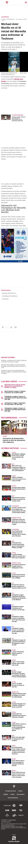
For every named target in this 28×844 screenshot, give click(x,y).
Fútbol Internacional (8, 19)
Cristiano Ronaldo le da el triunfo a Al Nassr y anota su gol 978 (19, 705)
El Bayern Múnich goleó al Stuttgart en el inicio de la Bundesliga (19, 695)
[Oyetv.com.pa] (20, 805)
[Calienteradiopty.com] (7, 815)
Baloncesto (20, 794)
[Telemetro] (14, 805)
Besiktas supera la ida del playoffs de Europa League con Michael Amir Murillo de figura (13, 372)
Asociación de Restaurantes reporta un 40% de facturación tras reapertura (14, 440)
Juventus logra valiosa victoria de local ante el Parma (18, 489)
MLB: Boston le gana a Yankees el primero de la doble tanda (15, 391)
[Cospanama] (7, 810)
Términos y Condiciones (8, 820)
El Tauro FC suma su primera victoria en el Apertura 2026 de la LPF (19, 586)
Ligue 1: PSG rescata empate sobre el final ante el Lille (18, 663)
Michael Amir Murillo (9, 293)
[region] (14, 11)
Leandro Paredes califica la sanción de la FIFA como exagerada (19, 556)
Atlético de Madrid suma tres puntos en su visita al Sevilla (19, 479)
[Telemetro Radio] (14, 815)
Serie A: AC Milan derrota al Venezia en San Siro (18, 685)
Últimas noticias (10, 791)
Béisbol (6, 794)
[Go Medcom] (7, 805)
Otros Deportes (13, 797)
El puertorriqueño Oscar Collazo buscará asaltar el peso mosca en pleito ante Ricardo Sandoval (18, 750)
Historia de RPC (6, 822)
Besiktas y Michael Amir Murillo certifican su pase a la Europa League (13, 361)
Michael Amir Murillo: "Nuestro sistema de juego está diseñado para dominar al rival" (13, 366)
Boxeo (13, 794)
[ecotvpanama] (14, 810)
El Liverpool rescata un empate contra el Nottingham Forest (19, 566)
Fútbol (20, 791)
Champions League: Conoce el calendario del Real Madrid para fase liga (15, 409)
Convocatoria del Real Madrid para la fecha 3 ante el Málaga (18, 576)
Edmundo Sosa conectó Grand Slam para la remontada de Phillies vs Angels (15, 386)
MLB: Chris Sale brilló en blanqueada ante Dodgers (18, 739)
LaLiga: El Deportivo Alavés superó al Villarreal (18, 653)
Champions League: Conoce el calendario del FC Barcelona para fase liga (16, 398)
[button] (3, 327)
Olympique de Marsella (9, 296)
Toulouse (5, 299)
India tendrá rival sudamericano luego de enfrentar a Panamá (19, 715)
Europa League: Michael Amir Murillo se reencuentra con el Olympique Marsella (18, 118)
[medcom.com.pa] (20, 815)
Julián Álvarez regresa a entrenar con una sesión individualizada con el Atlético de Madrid (19, 727)
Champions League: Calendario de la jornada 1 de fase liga (15, 403)
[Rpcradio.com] (20, 810)
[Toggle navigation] (26, 2)
